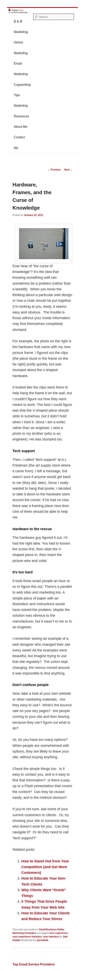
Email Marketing (21, 69)
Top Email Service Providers (33, 964)
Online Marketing (21, 48)
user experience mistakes (27, 936)
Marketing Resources (21, 111)
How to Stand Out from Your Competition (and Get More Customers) (45, 867)
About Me (20, 126)
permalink (42, 940)
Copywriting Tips (22, 90)
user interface (51, 936)
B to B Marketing (21, 27)
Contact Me (19, 142)
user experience (58, 933)
